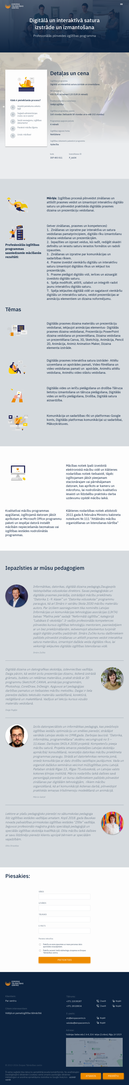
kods (52, 154)
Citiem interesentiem (16, 1008)
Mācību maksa (55, 91)
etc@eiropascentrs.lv (76, 1018)
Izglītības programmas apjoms (62, 111)
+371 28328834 (74, 1006)
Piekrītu (113, 1075)
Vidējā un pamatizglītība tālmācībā (23, 1013)
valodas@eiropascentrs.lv (78, 1023)
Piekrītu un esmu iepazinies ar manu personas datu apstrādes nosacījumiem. (62, 945)
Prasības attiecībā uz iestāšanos (63, 101)
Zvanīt (103, 1001)
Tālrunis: (71, 996)
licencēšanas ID (75, 154)
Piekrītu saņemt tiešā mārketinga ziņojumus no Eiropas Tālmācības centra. (64, 951)
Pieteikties (65, 959)
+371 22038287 (74, 1001)
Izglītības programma (59, 81)
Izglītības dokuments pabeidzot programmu (67, 141)
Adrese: (70, 1030)
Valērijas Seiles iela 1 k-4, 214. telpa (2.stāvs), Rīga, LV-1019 (94, 1034)
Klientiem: (10, 996)
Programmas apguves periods (62, 121)
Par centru (10, 1001)
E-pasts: (70, 1013)
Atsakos (91, 1075)
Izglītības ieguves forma (60, 131)
